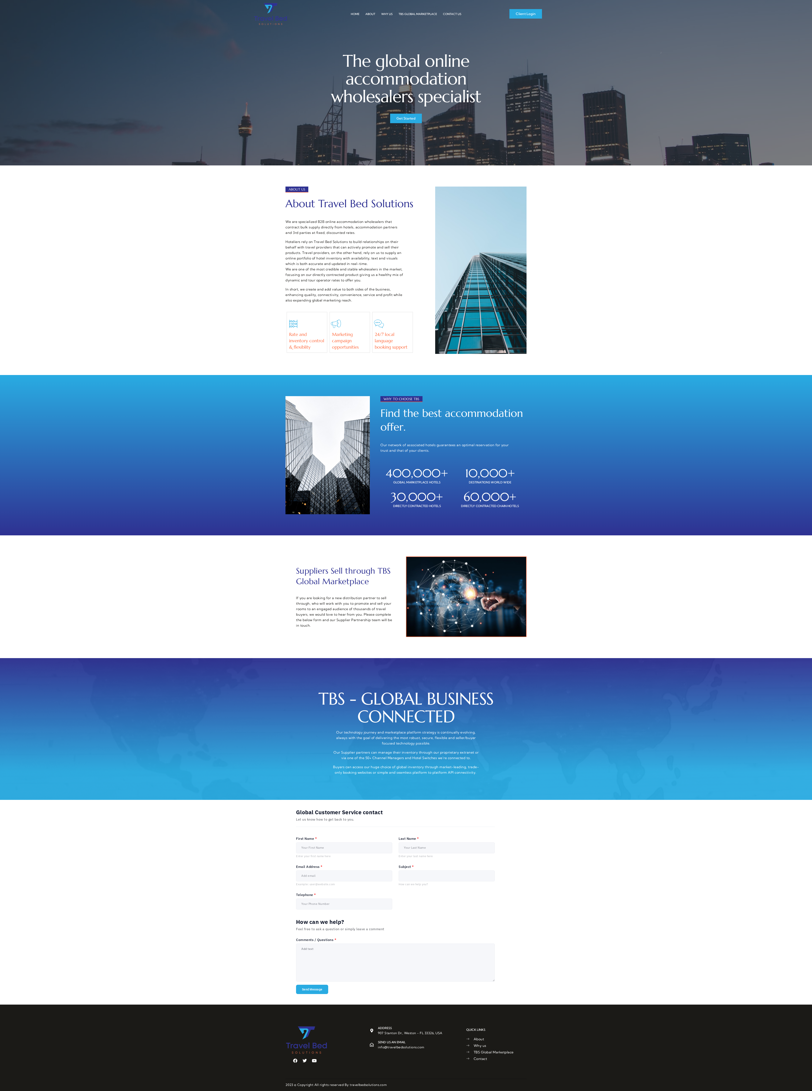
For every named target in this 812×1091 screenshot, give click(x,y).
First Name (306, 838)
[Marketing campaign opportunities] (336, 324)
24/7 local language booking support (391, 341)
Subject (406, 867)
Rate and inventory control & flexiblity (306, 341)
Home (355, 14)
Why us (387, 14)
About (370, 14)
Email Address (309, 867)
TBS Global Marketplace (418, 14)
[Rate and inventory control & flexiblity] (293, 324)
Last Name (409, 838)
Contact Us (452, 14)
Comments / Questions (316, 940)
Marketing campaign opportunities (345, 341)
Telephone (306, 895)
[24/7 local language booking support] (379, 324)
